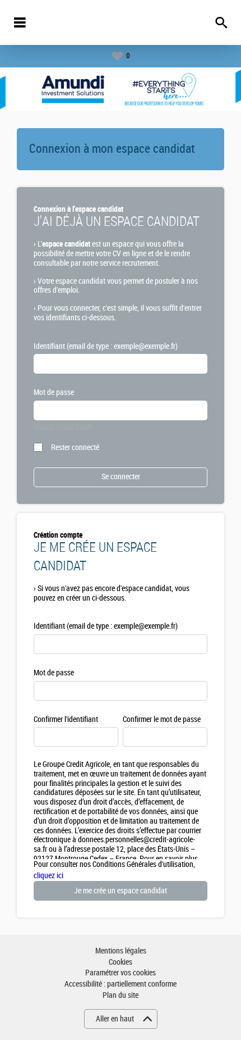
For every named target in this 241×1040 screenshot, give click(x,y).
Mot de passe (54, 392)
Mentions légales (120, 951)
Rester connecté (75, 447)
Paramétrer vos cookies (120, 973)
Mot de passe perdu (63, 426)
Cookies (120, 962)
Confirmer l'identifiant (66, 719)
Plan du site (120, 995)
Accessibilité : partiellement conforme (120, 984)
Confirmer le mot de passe (162, 719)
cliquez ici (48, 875)
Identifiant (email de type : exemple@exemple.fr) (106, 346)
